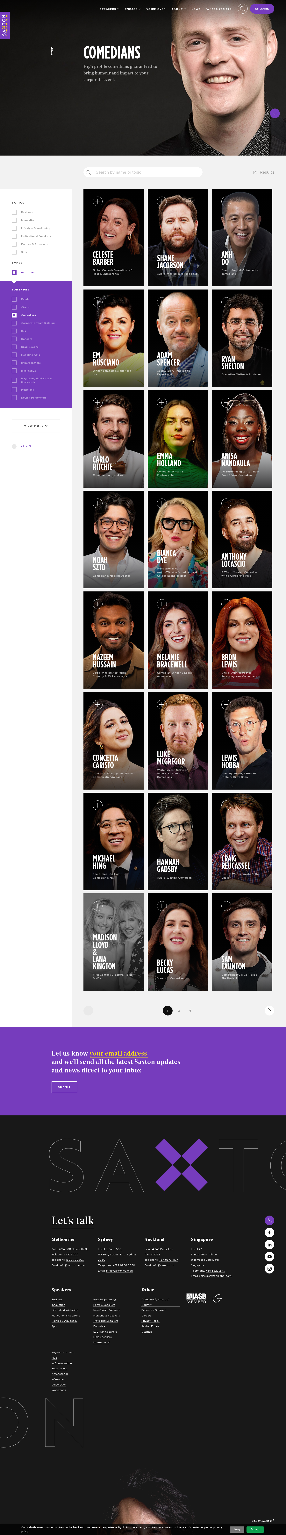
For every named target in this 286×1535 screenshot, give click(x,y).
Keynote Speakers (63, 1352)
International (101, 1342)
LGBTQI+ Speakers (105, 1331)
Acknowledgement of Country (155, 1302)
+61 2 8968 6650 (124, 1265)
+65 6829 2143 (215, 1270)
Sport (55, 1326)
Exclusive (99, 1326)
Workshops (59, 1390)
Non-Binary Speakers (106, 1310)
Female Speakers (104, 1304)
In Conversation (62, 1363)
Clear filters (28, 446)
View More (34, 425)
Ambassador (60, 1373)
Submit (64, 1087)
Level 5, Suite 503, (110, 1249)
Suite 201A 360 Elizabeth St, (70, 1249)
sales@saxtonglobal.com (215, 1275)
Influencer (58, 1379)
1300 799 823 (221, 9)
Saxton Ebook (150, 1326)
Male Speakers (102, 1337)
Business (57, 1299)
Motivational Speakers (66, 1315)
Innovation (58, 1304)
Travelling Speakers (105, 1320)
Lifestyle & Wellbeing (65, 1310)
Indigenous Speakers (106, 1315)
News (196, 9)
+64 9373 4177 (168, 1259)
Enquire (262, 8)
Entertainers (59, 1368)
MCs (54, 1357)
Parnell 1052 (152, 1254)
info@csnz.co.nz (163, 1265)
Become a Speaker (153, 1310)
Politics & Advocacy (64, 1320)
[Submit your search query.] (90, 172)
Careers (146, 1315)
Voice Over (156, 9)
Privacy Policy (150, 1320)
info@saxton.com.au (73, 1265)
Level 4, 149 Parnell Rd (159, 1249)
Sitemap (146, 1331)
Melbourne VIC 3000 (65, 1254)
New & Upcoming (104, 1299)
